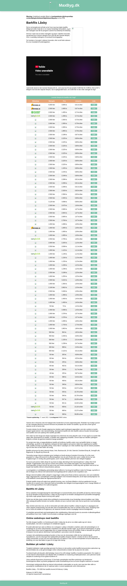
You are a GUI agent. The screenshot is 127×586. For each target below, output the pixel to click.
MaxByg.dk (69, 5)
